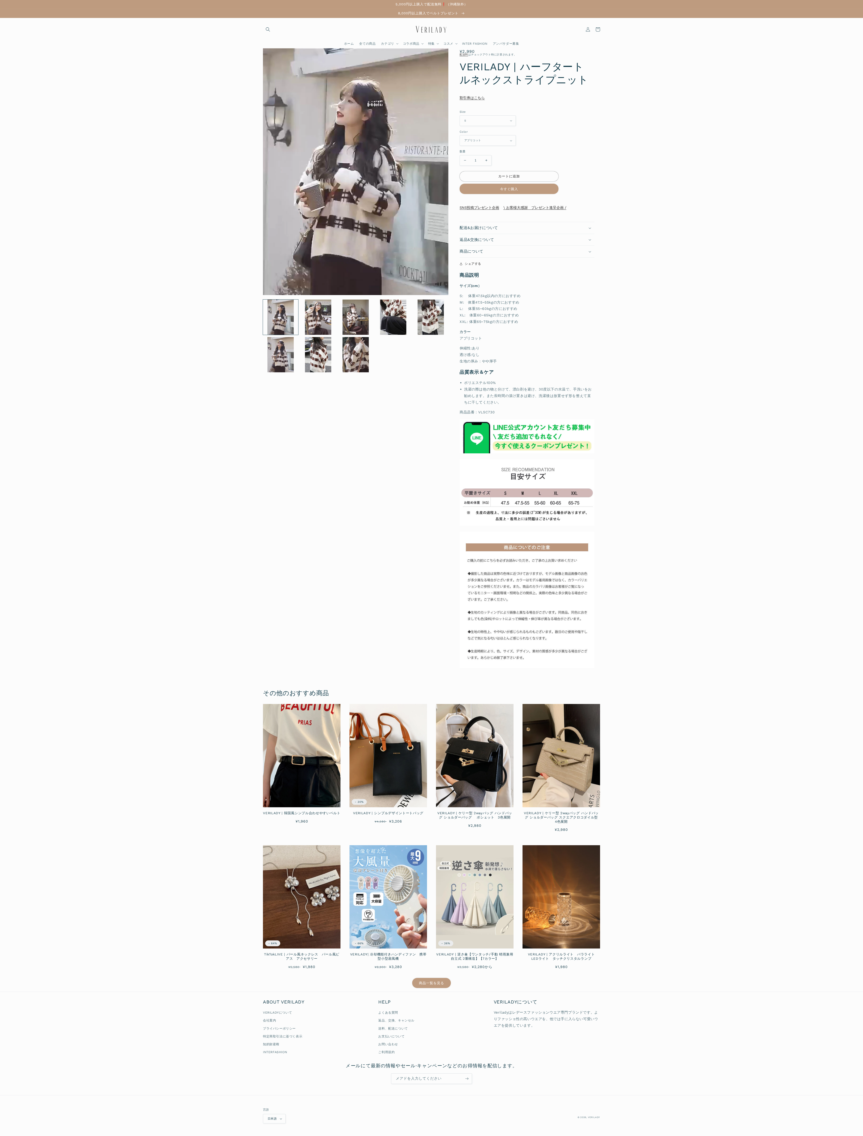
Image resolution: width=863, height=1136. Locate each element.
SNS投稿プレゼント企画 (479, 207)
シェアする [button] (473, 263)
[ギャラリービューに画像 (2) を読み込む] (318, 317)
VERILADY (594, 1117)
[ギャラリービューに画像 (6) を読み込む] (280, 354)
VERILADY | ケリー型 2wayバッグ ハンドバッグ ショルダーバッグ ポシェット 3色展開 (474, 815)
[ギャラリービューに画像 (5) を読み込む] (430, 317)
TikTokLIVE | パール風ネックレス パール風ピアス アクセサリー (301, 956)
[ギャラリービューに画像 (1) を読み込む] (280, 317)
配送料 (464, 54)
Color (464, 131)
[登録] (467, 1078)
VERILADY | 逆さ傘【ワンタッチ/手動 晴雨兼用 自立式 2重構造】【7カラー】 (474, 956)
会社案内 (269, 1020)
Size (463, 111)
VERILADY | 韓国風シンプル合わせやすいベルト (301, 813)
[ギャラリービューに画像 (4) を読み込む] (393, 317)
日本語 (272, 1118)
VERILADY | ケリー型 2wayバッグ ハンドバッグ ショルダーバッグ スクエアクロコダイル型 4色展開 (562, 817)
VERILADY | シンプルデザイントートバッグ (388, 813)
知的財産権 (271, 1044)
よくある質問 (388, 1012)
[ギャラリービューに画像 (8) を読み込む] (355, 354)
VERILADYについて (277, 1012)
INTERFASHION (275, 1052)
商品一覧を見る (431, 983)
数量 (463, 151)
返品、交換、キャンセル (396, 1020)
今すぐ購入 (509, 189)
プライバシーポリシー (279, 1028)
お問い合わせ (388, 1044)
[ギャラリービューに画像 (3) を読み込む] (355, 317)
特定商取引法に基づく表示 (282, 1036)
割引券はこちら (472, 98)
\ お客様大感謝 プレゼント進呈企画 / (534, 207)
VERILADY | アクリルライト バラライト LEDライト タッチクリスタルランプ (563, 956)
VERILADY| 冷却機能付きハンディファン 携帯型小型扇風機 (388, 956)
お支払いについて (391, 1036)
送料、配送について (393, 1028)
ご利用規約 (386, 1052)
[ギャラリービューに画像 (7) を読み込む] (318, 354)
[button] (268, 29)
